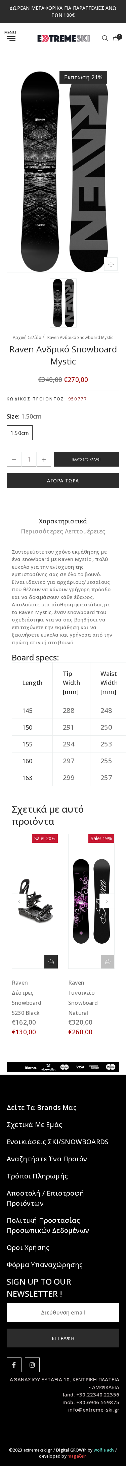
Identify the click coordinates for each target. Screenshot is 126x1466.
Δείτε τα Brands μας (42, 1107)
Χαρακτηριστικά (63, 521)
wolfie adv (104, 1450)
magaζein (77, 1456)
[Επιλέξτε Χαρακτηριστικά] (51, 961)
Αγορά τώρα (63, 480)
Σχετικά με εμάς (34, 1124)
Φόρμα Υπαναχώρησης (45, 1264)
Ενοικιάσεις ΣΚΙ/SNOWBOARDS (58, 1141)
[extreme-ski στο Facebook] (14, 1365)
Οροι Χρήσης (28, 1247)
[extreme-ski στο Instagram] (32, 1365)
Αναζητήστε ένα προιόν (47, 1158)
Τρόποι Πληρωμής (37, 1175)
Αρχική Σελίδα (27, 337)
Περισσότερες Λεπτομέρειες (63, 531)
